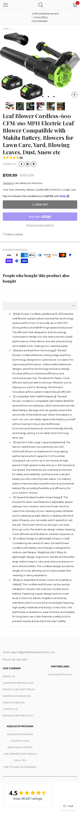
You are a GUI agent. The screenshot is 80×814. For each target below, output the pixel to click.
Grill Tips (20, 760)
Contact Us (10, 709)
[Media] (74, 94)
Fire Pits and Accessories (20, 767)
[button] (13, 157)
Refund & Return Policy (18, 715)
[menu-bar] (5, 5)
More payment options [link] (40, 225)
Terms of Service (14, 702)
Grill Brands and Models (20, 753)
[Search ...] (41, 4)
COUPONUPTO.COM (60, 674)
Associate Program (20, 734)
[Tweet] (27, 164)
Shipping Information (17, 696)
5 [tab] (48, 96)
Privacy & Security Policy (19, 689)
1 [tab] (26, 96)
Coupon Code (20, 740)
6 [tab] (54, 96)
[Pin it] (33, 164)
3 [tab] (37, 96)
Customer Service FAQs (18, 682)
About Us (9, 676)
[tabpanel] (40, 66)
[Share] (21, 164)
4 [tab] (43, 96)
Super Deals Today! (20, 747)
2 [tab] (31, 96)
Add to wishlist (14, 234)
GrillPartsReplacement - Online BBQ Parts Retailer (41, 17)
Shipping (8, 183)
